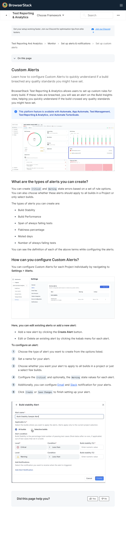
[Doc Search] (113, 5)
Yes (94, 498)
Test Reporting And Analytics (26, 43)
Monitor (52, 43)
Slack (73, 384)
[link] (63, 147)
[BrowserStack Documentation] (7, 15)
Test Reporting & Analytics (23, 15)
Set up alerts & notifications (75, 43)
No (105, 498)
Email (60, 384)
